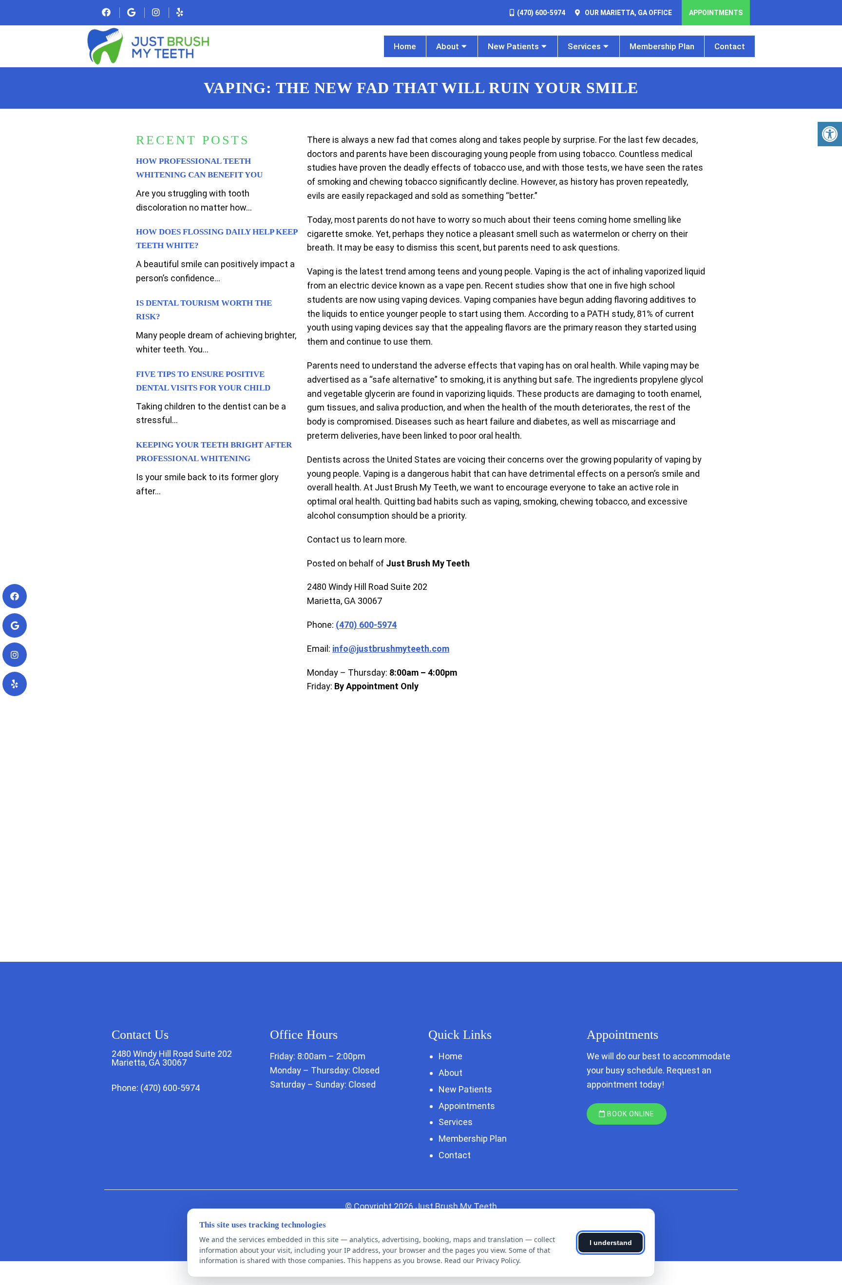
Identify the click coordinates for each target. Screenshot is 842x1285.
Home (405, 46)
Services (584, 46)
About (447, 46)
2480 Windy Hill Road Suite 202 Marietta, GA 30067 (172, 1058)
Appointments (716, 13)
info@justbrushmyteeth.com (390, 648)
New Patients (513, 46)
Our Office (627, 13)
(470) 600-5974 (541, 13)
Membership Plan (662, 46)
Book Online (629, 1114)
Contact (729, 46)
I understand (611, 1242)
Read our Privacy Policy (481, 1260)
